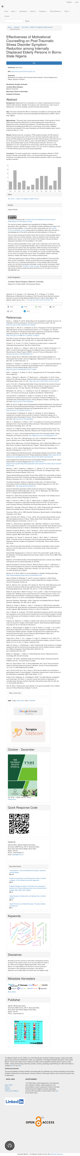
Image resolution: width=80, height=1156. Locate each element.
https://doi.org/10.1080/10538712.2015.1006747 (44, 381)
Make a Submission (15, 693)
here (12, 1066)
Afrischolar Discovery (56, 1154)
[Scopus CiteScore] (28, 731)
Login (76, 2)
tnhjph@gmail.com (18, 854)
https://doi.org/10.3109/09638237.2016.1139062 (21, 369)
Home (6, 11)
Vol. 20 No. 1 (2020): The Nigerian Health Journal (37, 27)
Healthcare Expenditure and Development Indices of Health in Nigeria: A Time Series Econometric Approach (27, 879)
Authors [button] (32, 11)
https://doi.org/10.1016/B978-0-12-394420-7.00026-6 (22, 335)
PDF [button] (34, 63)
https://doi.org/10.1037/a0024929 (23, 401)
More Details (12, 992)
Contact (6, 16)
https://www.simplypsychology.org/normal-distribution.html (24, 575)
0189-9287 (32, 701)
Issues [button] (13, 11)
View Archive (12, 799)
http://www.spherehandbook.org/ (26, 486)
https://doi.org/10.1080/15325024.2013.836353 (21, 325)
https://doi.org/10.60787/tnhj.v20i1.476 (23, 71)
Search (27, 21)
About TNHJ (8, 1085)
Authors (7, 1087)
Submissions (23, 11)
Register (69, 2)
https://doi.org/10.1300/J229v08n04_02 (20, 354)
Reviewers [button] (42, 11)
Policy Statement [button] (55, 11)
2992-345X (20, 701)
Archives (16, 27)
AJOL (19, 1066)
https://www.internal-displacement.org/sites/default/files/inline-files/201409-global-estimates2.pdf (33, 456)
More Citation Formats (13, 303)
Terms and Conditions (11, 1091)
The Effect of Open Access (30, 266)
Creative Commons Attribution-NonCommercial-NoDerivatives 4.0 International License (32, 220)
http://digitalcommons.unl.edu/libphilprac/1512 (43, 435)
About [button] (67, 11)
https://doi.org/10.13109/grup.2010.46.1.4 (19, 410)
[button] (12, 307)
